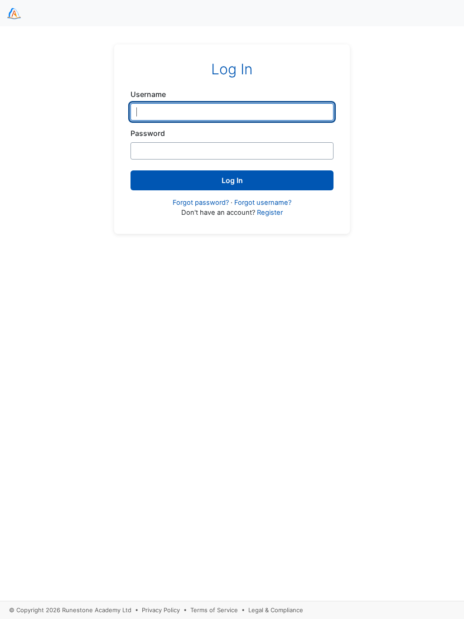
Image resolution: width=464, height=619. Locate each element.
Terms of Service (214, 610)
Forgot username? (262, 202)
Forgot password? (201, 202)
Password (147, 133)
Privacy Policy (161, 610)
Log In (232, 180)
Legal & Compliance (275, 610)
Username (148, 94)
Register (270, 212)
